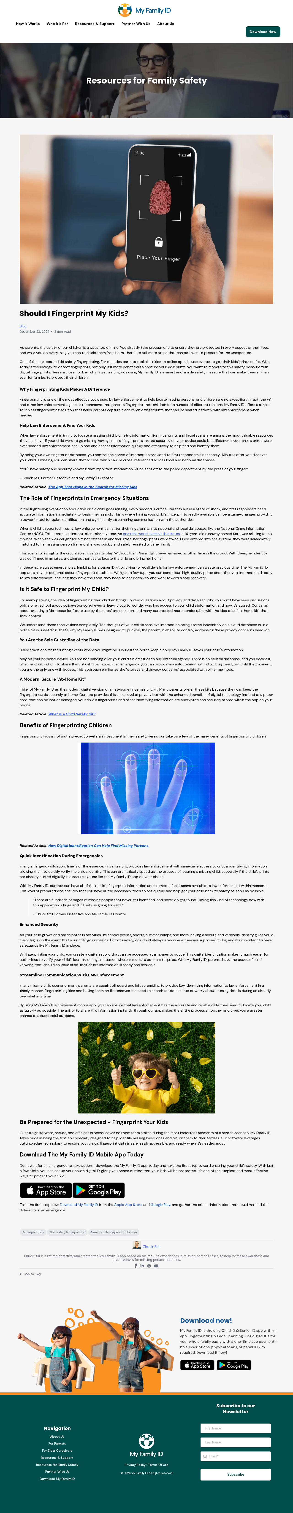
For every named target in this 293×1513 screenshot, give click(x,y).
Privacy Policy (135, 1465)
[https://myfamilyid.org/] (144, 10)
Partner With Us (136, 24)
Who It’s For (57, 24)
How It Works (28, 24)
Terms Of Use (158, 1465)
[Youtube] (156, 1265)
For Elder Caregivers (57, 1450)
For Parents (57, 1443)
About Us (165, 24)
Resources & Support (95, 24)
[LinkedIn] (142, 1265)
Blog (23, 326)
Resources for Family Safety (57, 1465)
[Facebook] (136, 1265)
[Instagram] (149, 1265)
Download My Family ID (57, 1479)
